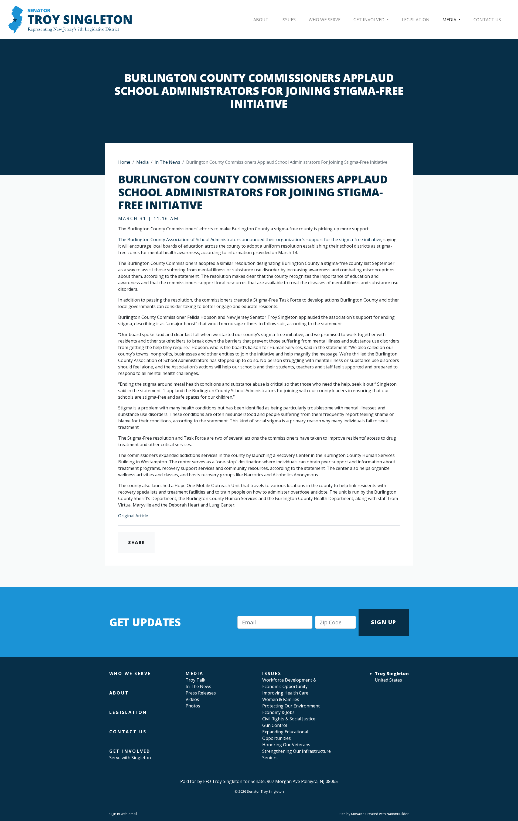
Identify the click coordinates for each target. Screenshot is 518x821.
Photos (193, 706)
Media (449, 20)
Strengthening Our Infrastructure (296, 751)
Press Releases (201, 693)
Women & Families (280, 699)
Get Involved (369, 20)
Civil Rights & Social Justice (288, 719)
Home (124, 162)
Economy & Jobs (278, 712)
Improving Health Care (285, 693)
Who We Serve (324, 20)
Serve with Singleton (130, 758)
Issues (288, 20)
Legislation (416, 20)
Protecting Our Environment (291, 706)
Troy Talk (195, 680)
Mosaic (356, 813)
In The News (167, 162)
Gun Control (274, 725)
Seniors (270, 758)
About (260, 20)
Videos (192, 699)
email (132, 813)
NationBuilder (398, 813)
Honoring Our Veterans (286, 745)
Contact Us (487, 20)
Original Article (133, 516)
